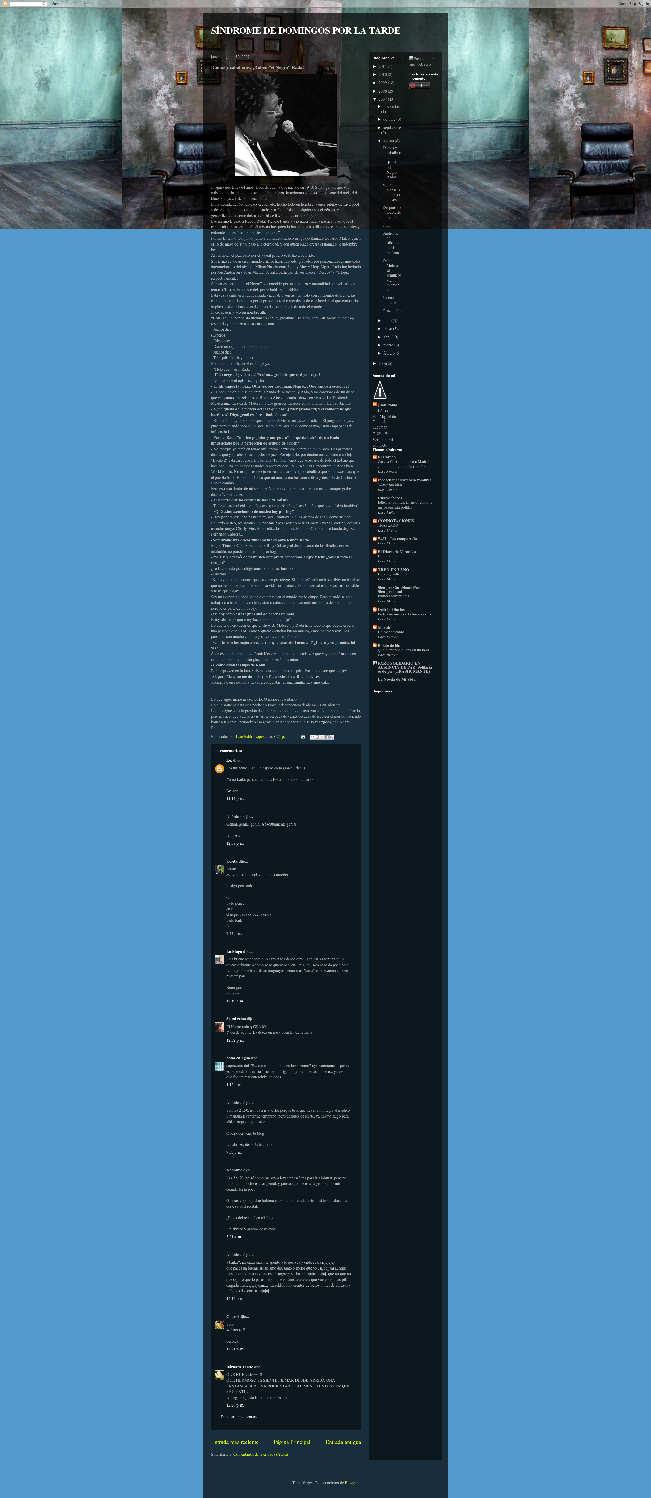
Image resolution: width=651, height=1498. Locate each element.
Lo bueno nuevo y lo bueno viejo (404, 613)
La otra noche (389, 300)
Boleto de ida (389, 645)
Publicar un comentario (239, 1416)
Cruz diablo (392, 310)
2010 (383, 74)
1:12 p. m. (234, 1084)
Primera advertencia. (394, 595)
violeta (232, 861)
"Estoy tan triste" (391, 484)
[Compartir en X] (322, 737)
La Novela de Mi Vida (397, 679)
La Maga (234, 951)
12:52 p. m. (235, 1040)
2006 (383, 363)
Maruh (384, 627)
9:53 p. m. (234, 1152)
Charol (232, 1316)
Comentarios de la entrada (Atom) (260, 1454)
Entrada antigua (343, 1441)
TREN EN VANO (393, 569)
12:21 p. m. (235, 1348)
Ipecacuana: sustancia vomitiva (404, 480)
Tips (386, 225)
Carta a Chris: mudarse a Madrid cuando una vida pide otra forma (404, 464)
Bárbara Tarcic (239, 1367)
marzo (388, 344)
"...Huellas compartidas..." (401, 538)
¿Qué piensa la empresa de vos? (392, 192)
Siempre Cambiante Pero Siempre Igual (399, 589)
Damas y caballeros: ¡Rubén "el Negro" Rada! (392, 162)
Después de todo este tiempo (392, 212)
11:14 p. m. (235, 798)
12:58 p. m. (235, 843)
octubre (389, 119)
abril (387, 336)
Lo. (229, 760)
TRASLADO (388, 525)
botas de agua (238, 1058)
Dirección (385, 555)
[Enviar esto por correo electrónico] (312, 737)
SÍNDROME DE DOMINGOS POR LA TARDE (306, 30)
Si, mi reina (236, 1018)
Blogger (351, 1482)
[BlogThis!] (317, 737)
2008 (383, 91)
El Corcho (387, 457)
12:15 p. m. (235, 1298)
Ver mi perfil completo (383, 442)
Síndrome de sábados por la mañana (391, 242)
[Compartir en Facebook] (327, 737)
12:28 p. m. (235, 1405)
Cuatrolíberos (390, 498)
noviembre (391, 106)
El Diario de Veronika (397, 551)
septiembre (392, 127)
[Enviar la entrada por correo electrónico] (302, 736)
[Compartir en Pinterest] (331, 737)
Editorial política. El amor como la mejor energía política (405, 505)
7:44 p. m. (234, 933)
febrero (389, 353)
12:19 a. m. (235, 1000)
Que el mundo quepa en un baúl (403, 649)
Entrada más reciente (235, 1441)
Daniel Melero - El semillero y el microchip (392, 275)
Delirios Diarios (391, 609)
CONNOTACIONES (396, 521)
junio (388, 320)
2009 (383, 82)
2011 (383, 66)
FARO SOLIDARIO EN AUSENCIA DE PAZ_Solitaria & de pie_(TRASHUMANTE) (405, 667)
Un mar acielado (391, 631)
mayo (388, 328)
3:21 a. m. (234, 1236)
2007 (383, 99)
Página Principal (292, 1441)
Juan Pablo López (387, 408)
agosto (389, 140)
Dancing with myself (394, 573)
